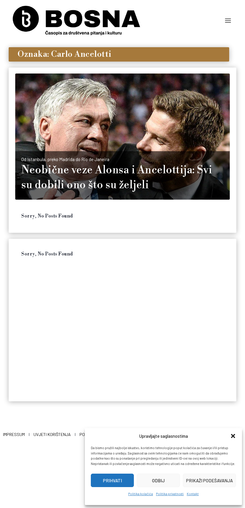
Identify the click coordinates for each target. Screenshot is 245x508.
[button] (233, 436)
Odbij (158, 480)
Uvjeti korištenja (52, 434)
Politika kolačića (140, 494)
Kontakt (193, 494)
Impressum (14, 434)
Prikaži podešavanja (209, 480)
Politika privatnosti (170, 494)
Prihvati (112, 480)
